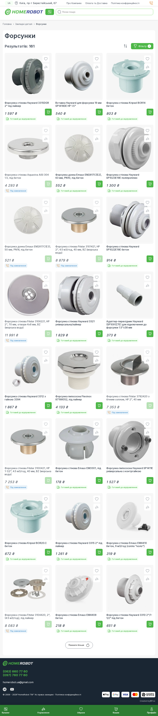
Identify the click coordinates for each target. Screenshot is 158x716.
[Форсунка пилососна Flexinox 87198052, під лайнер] (78, 380)
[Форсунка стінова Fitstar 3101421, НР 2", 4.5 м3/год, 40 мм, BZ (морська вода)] (78, 232)
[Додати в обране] (45, 58)
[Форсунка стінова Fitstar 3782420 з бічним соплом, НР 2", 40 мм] (129, 380)
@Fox (152, 701)
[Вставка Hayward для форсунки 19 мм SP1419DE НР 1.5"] (78, 87)
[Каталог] (49, 12)
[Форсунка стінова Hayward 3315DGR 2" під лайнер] (28, 87)
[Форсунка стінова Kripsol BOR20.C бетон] (28, 527)
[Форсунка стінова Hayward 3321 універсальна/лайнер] (78, 307)
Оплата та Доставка (96, 3)
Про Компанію (74, 3)
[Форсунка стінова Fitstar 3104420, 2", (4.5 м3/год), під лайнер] (28, 599)
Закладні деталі (23, 24)
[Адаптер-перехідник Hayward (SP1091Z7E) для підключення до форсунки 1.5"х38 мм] (129, 307)
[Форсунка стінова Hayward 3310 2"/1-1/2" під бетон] (129, 599)
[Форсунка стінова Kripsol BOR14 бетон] (129, 87)
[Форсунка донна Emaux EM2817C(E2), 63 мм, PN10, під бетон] (78, 159)
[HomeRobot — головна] (24, 12)
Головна (7, 24)
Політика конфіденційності (125, 3)
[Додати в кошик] (48, 112)
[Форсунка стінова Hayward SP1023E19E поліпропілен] (129, 159)
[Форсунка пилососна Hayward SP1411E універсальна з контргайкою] (129, 453)
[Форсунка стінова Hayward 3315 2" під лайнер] (78, 527)
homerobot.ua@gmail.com (18, 682)
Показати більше (76, 645)
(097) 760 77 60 (15, 675)
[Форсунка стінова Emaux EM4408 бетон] (78, 599)
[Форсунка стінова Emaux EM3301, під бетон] (78, 453)
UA (9, 3)
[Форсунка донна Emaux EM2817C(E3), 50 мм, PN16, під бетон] (28, 232)
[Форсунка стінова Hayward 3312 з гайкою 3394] (28, 380)
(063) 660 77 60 (15, 671)
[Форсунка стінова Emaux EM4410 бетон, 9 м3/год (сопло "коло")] (129, 527)
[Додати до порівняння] (45, 66)
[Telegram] (4, 689)
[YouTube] (12, 689)
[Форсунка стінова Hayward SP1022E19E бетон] (129, 232)
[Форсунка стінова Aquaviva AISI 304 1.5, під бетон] (28, 159)
